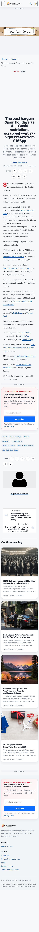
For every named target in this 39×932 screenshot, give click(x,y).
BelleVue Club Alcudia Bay (13, 256)
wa (14, 176)
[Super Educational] (14, 3)
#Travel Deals (17, 441)
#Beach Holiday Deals (25, 445)
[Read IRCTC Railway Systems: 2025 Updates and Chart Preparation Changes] (19, 562)
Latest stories (6, 846)
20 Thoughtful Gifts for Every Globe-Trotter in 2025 (14, 746)
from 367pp (24, 336)
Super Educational (20, 162)
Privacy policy (7, 866)
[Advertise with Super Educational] (19, 31)
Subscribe (19, 419)
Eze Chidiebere (10, 595)
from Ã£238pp (25, 332)
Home (4, 59)
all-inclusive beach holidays (25, 356)
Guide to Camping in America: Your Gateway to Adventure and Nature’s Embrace (15, 691)
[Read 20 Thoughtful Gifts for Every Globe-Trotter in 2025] (19, 725)
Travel (13, 59)
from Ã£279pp (27, 339)
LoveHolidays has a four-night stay (16, 268)
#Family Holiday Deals (10, 450)
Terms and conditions (10, 870)
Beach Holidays (15, 437)
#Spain (26, 437)
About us (5, 855)
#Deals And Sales (8, 445)
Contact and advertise (10, 859)
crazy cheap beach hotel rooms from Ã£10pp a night (19, 347)
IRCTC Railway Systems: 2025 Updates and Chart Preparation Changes (19, 582)
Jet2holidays (18, 313)
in (30, 171)
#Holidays (5, 441)
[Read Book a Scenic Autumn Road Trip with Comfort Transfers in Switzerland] (19, 615)
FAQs (3, 862)
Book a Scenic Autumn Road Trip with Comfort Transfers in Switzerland (18, 636)
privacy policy (9, 426)
